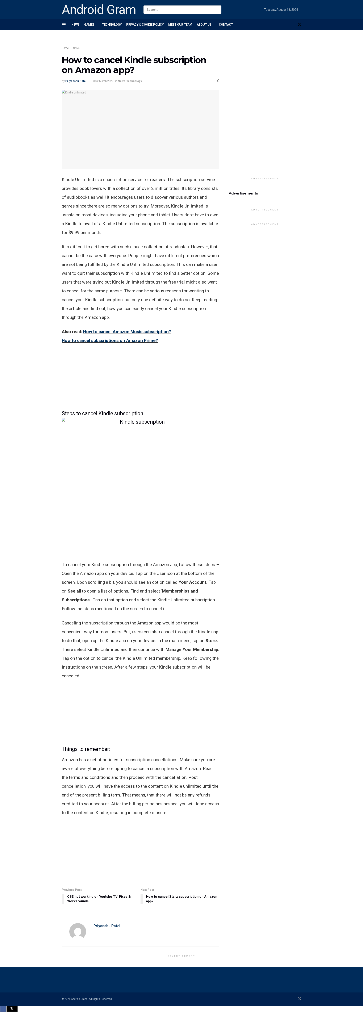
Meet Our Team (180, 24)
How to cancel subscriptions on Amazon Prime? (110, 340)
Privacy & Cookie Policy (145, 24)
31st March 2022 (103, 81)
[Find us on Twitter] (299, 24)
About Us (204, 24)
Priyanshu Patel (76, 81)
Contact (226, 24)
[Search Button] (217, 9)
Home (65, 48)
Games (89, 24)
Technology (112, 24)
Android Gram (99, 9)
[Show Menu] (64, 24)
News (75, 24)
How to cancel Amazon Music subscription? (127, 331)
